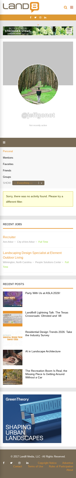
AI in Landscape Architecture (43, 351)
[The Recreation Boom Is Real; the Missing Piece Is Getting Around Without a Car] (12, 383)
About (69, 469)
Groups (7, 176)
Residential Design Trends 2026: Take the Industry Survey (48, 333)
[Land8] (21, 12)
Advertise (67, 462)
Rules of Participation (61, 466)
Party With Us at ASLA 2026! (42, 293)
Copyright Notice (47, 462)
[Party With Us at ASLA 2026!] (12, 306)
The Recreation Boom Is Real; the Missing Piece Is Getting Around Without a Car (46, 374)
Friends (7, 170)
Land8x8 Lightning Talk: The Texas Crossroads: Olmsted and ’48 (46, 314)
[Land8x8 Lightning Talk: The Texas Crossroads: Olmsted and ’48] (12, 325)
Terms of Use (35, 466)
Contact (17, 466)
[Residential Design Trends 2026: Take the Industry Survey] (12, 344)
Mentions (8, 157)
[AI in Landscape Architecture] (12, 364)
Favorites (8, 164)
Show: (7, 182)
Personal (8, 151)
